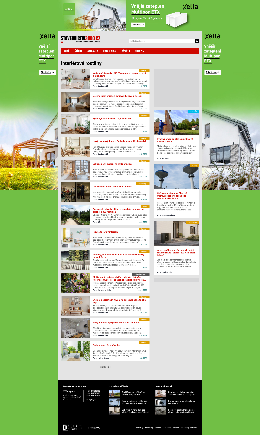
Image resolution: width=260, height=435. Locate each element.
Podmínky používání (189, 427)
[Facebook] (90, 427)
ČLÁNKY (78, 51)
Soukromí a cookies (171, 427)
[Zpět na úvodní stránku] (80, 39)
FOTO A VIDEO (109, 51)
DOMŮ (66, 51)
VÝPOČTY (126, 51)
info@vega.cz (92, 400)
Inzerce (158, 427)
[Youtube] (98, 427)
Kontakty (139, 427)
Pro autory (149, 427)
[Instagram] (94, 427)
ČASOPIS (139, 51)
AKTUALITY (92, 51)
